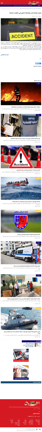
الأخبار (39, 5)
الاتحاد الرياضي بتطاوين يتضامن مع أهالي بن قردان (28, 234)
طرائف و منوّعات (17, 422)
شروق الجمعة (31, 422)
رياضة (39, 422)
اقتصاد (25, 420)
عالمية (12, 422)
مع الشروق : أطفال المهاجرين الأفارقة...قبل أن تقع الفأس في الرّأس (28, 345)
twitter (35, 416)
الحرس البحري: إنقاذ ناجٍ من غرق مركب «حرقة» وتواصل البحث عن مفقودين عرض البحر (22, 332)
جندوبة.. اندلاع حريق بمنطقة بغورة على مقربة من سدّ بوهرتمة (25, 107)
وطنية (19, 420)
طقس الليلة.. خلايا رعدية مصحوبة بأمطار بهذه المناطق (14, 5)
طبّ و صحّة (24, 422)
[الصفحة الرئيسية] (33, 2)
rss (32, 416)
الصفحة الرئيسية (38, 8)
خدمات (12, 421)
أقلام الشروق (37, 420)
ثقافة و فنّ (38, 421)
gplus (31, 416)
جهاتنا (34, 8)
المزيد (2, 3)
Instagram (28, 416)
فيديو (39, 424)
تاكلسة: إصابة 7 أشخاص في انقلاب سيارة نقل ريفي (28, 170)
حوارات (19, 421)
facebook (34, 416)
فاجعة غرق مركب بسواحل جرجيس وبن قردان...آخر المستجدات (26, 202)
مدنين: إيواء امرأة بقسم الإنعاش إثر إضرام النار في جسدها (27, 266)
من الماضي (31, 424)
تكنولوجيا (11, 420)
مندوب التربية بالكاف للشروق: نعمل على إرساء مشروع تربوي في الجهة (23, 299)
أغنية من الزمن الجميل (17, 424)
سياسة (25, 424)
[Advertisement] (21, 391)
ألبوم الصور (31, 420)
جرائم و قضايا (31, 421)
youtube (29, 416)
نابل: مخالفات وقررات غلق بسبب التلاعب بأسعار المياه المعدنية (25, 138)
